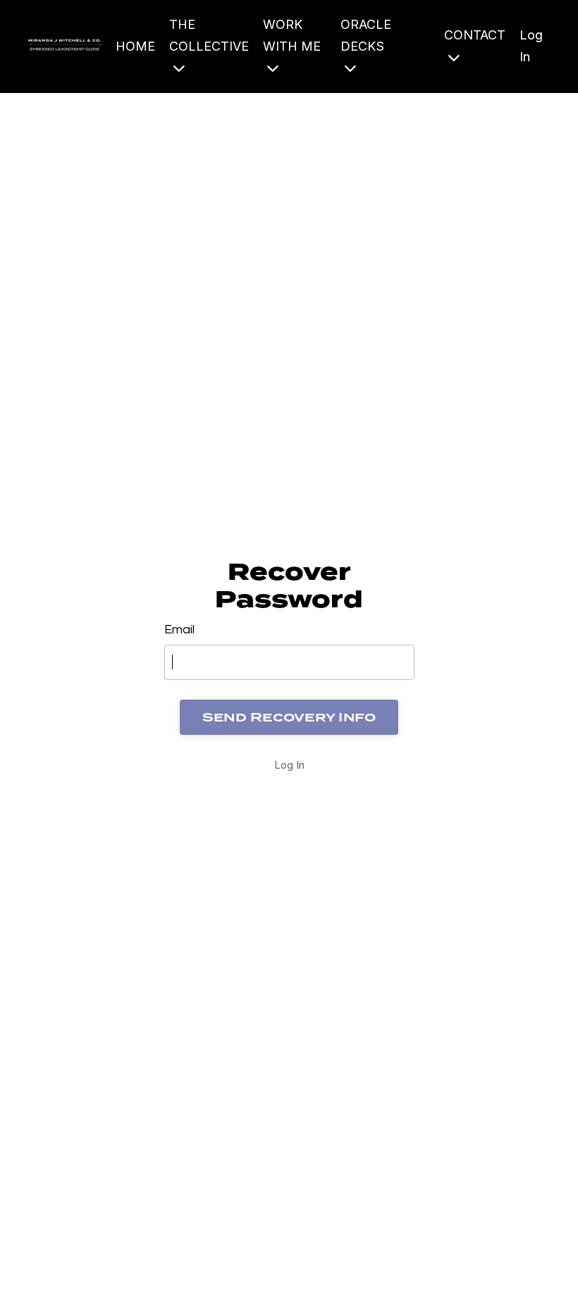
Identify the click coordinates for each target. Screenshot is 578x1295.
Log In (289, 765)
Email (179, 629)
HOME (135, 46)
